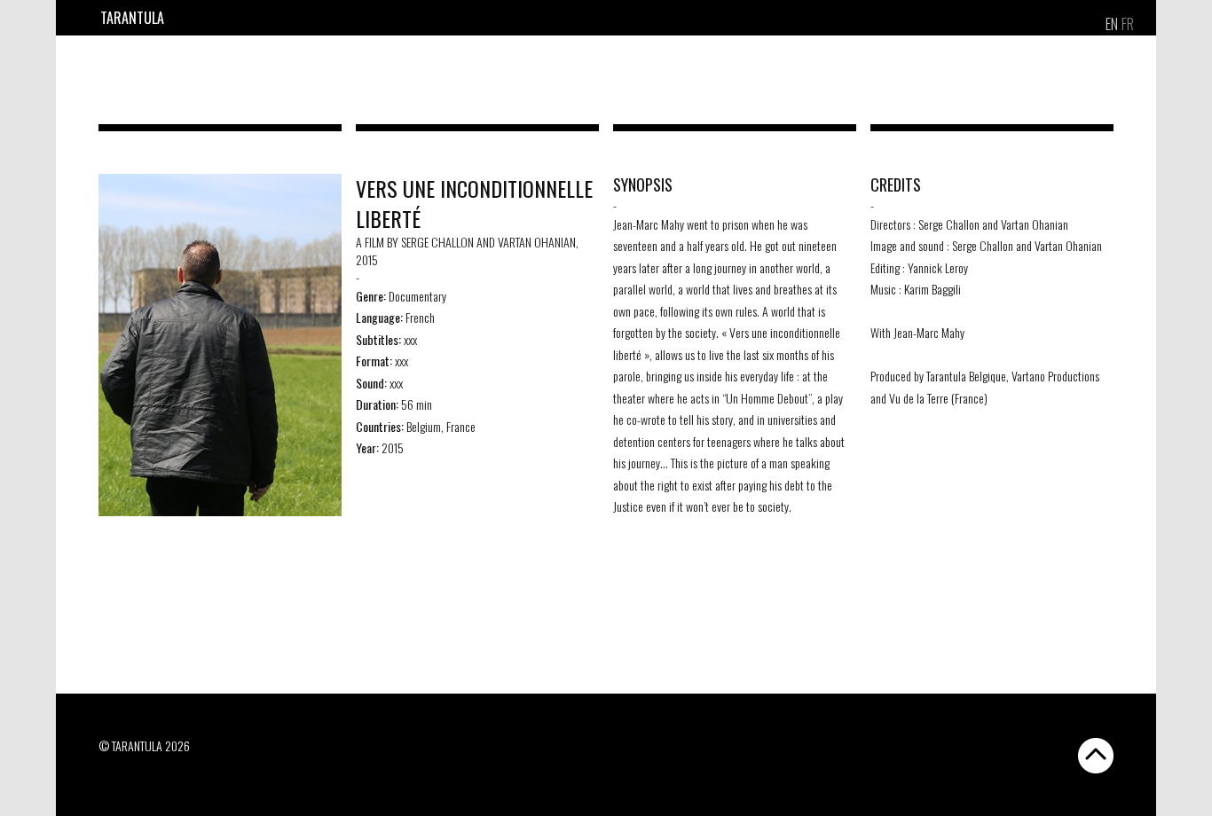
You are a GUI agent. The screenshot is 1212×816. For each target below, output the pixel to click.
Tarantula (132, 17)
